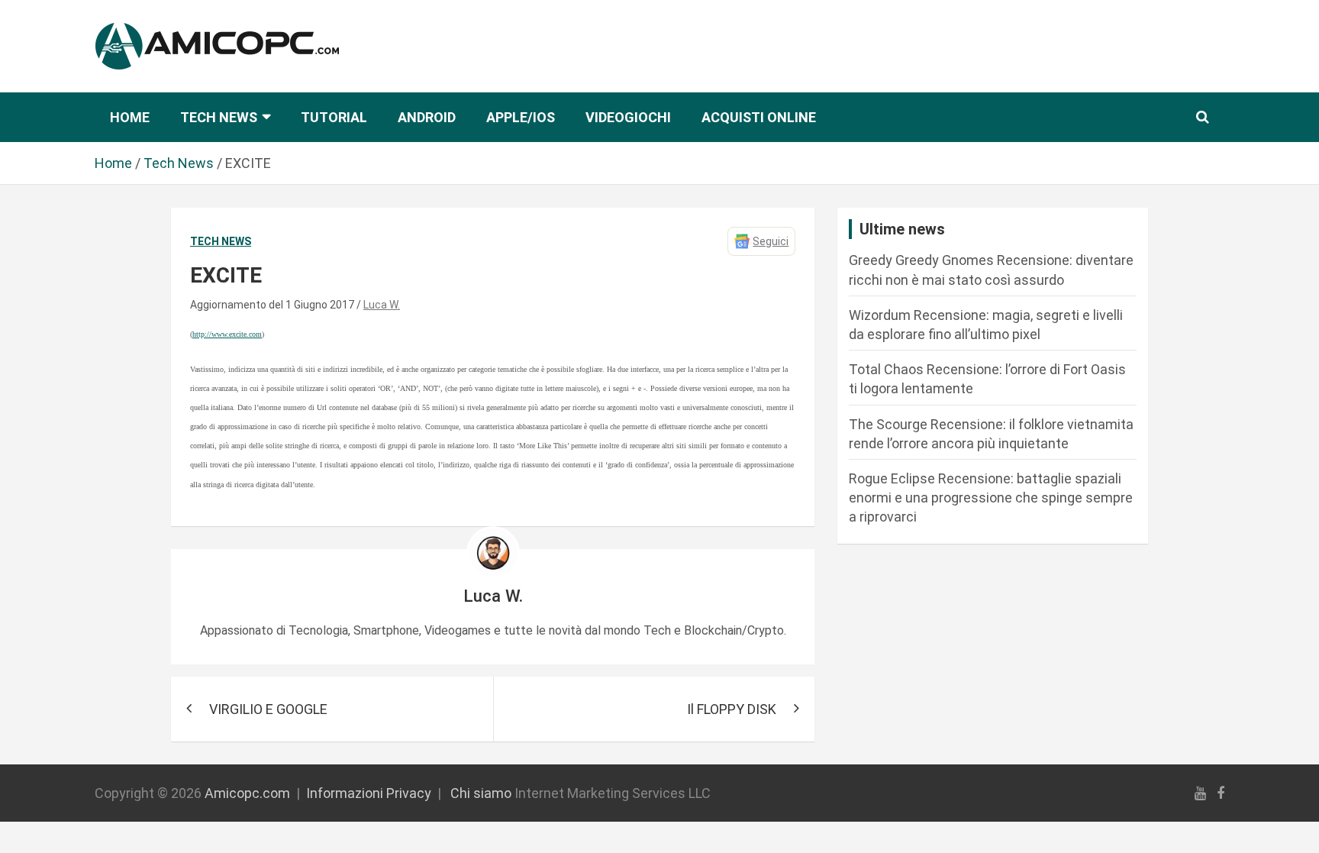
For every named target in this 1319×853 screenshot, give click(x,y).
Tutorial (334, 117)
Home (130, 117)
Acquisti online (758, 117)
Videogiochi (628, 117)
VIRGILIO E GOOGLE (268, 709)
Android (427, 117)
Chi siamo (480, 793)
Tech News (218, 117)
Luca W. (381, 305)
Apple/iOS (520, 117)
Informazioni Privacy (368, 793)
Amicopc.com (247, 793)
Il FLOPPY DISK (731, 709)
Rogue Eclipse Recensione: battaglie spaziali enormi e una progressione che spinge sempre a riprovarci (991, 497)
